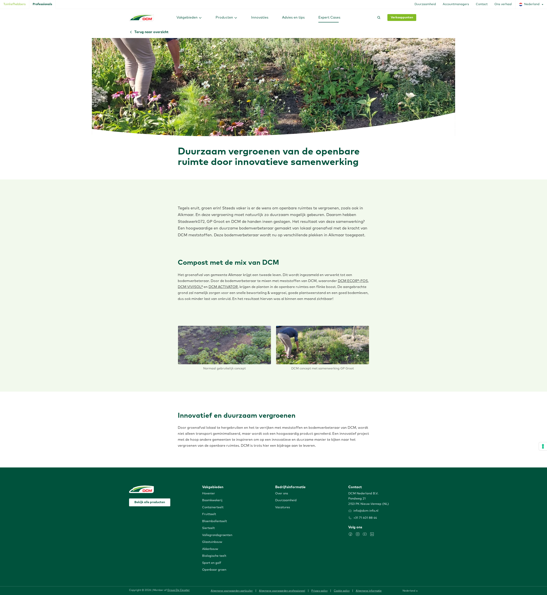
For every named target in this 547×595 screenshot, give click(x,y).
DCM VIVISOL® (190, 287)
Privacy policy (319, 591)
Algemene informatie (369, 591)
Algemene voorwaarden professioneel (282, 591)
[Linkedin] (372, 534)
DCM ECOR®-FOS (353, 281)
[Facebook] (350, 534)
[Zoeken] (378, 17)
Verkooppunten (402, 17)
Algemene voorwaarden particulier (232, 591)
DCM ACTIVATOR (223, 287)
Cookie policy (342, 591)
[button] (189, 17)
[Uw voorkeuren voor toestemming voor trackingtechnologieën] (543, 446)
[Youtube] (365, 534)
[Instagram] (358, 534)
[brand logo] (141, 17)
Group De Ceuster (178, 590)
